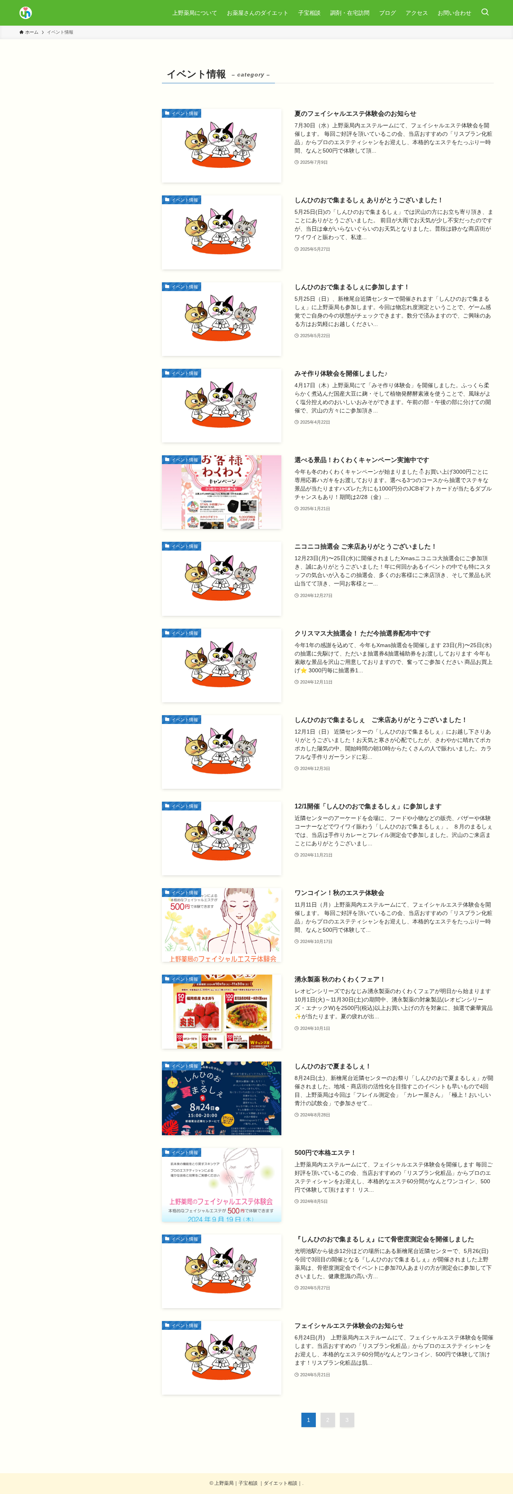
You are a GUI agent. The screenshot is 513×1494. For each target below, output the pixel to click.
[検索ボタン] (485, 13)
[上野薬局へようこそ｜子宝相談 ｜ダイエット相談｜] (25, 12)
